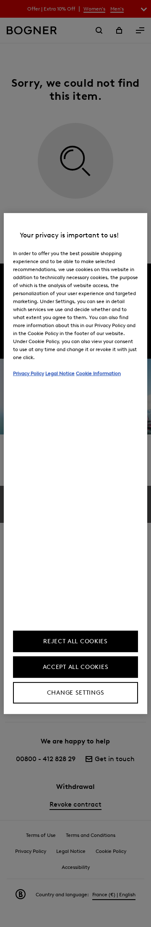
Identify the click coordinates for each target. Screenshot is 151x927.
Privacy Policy (28, 373)
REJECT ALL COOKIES (75, 641)
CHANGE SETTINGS (75, 692)
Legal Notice (60, 373)
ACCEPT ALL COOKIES (76, 667)
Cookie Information (98, 373)
